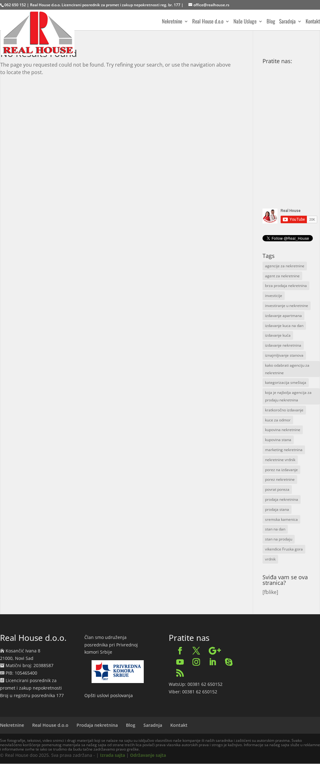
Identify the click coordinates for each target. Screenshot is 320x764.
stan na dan (275, 529)
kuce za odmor (278, 420)
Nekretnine (172, 22)
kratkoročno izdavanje (284, 410)
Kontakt (313, 22)
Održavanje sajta (148, 755)
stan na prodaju (278, 539)
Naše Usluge (245, 22)
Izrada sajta (112, 755)
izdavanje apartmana (283, 315)
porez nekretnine (280, 479)
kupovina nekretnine (282, 429)
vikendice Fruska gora (284, 549)
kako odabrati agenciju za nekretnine (287, 369)
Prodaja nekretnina (97, 725)
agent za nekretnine (282, 276)
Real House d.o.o (207, 22)
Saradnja (287, 22)
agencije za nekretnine (284, 266)
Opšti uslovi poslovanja (108, 695)
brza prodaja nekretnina (286, 285)
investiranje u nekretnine (286, 305)
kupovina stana (278, 439)
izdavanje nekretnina (283, 345)
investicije (273, 295)
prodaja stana (277, 509)
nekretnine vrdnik (280, 459)
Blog (271, 22)
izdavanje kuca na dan (284, 325)
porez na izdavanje (281, 469)
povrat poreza (277, 489)
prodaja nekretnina (281, 499)
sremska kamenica (281, 519)
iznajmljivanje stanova (284, 355)
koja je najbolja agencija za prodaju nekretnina (288, 396)
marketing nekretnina (283, 449)
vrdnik (270, 559)
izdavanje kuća (278, 335)
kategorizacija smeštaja (285, 382)
